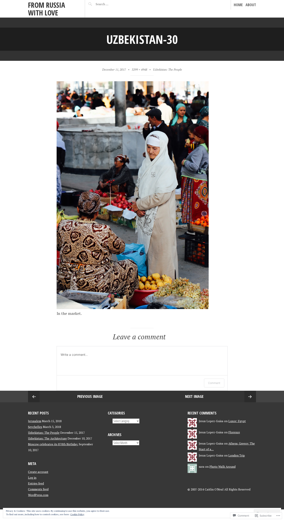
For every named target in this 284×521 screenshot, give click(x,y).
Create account (38, 472)
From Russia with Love (46, 9)
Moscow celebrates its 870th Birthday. (53, 444)
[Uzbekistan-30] (133, 307)
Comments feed (38, 489)
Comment (214, 383)
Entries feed (36, 483)
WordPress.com (38, 495)
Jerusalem (34, 421)
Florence (234, 432)
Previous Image (90, 396)
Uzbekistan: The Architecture (47, 438)
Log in (32, 477)
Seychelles (35, 427)
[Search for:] (111, 4)
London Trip (236, 455)
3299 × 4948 (139, 69)
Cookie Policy (77, 514)
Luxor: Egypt (237, 421)
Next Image (194, 396)
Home (238, 4)
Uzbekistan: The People (167, 69)
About (251, 4)
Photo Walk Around (222, 466)
